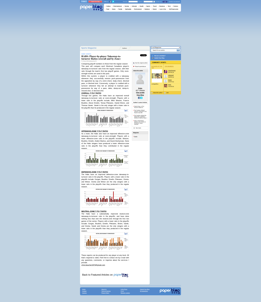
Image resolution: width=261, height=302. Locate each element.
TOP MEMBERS (169, 66)
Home (83, 1)
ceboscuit (171, 75)
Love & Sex (163, 9)
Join (167, 92)
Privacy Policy (105, 293)
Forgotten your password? (174, 1)
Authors (124, 48)
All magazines (144, 291)
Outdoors (147, 9)
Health (141, 6)
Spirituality (128, 9)
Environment (138, 9)
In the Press (124, 289)
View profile (140, 92)
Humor (155, 9)
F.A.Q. (122, 291)
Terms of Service (106, 291)
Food (107, 9)
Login (165, 1)
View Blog (140, 95)
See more (138, 128)
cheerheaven (172, 70)
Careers (84, 293)
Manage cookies (125, 293)
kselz (169, 84)
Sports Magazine (88, 48)
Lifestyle (134, 6)
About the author (157, 92)
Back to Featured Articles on (97, 274)
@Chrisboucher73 (91, 61)
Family (120, 9)
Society (127, 6)
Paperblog (91, 7)
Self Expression (173, 9)
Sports (135, 136)
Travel (155, 6)
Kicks (84, 61)
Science (175, 6)
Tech (169, 6)
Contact (84, 291)
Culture (108, 6)
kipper (170, 80)
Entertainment (117, 6)
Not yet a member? (159, 56)
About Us (104, 289)
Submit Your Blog (159, 58)
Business (162, 6)
